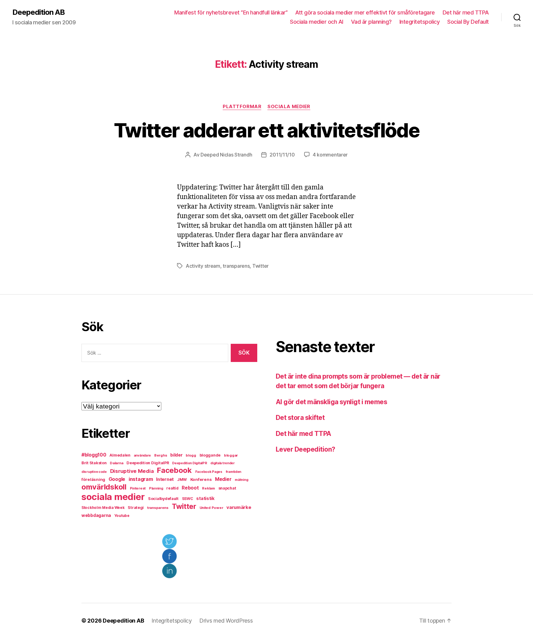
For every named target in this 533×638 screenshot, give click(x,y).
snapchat (227, 488)
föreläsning (93, 479)
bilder (176, 454)
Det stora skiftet (300, 417)
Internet (165, 479)
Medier (223, 479)
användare (142, 455)
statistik (205, 498)
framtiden (234, 472)
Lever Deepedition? (305, 449)
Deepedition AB (38, 12)
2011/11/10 (282, 155)
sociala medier (113, 496)
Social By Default (468, 21)
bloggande (210, 455)
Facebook (174, 470)
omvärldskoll (103, 486)
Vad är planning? (371, 21)
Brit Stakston (94, 463)
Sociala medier (288, 106)
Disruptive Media (132, 471)
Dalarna (116, 463)
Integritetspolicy (419, 21)
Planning (156, 488)
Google (117, 479)
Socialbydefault (163, 498)
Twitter (260, 266)
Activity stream (203, 266)
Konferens (201, 479)
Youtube (122, 516)
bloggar (231, 455)
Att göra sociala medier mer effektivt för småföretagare (365, 12)
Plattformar (242, 106)
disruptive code (94, 472)
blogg (191, 455)
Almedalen (119, 455)
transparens (236, 266)
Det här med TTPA (466, 12)
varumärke (238, 507)
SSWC (187, 499)
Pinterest (138, 488)
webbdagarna (96, 515)
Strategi (136, 507)
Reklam (208, 488)
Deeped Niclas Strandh (226, 155)
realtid (172, 488)
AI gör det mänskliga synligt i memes (331, 402)
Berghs (160, 455)
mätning (241, 480)
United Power (211, 508)
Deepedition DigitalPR (147, 463)
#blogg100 (93, 455)
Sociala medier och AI (316, 21)
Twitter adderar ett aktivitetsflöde (266, 130)
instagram (141, 479)
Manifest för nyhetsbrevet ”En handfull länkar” (230, 12)
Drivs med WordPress (226, 620)
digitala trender (222, 463)
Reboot (190, 488)
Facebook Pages (208, 472)
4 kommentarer (330, 155)
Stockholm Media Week (103, 508)
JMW (182, 479)
